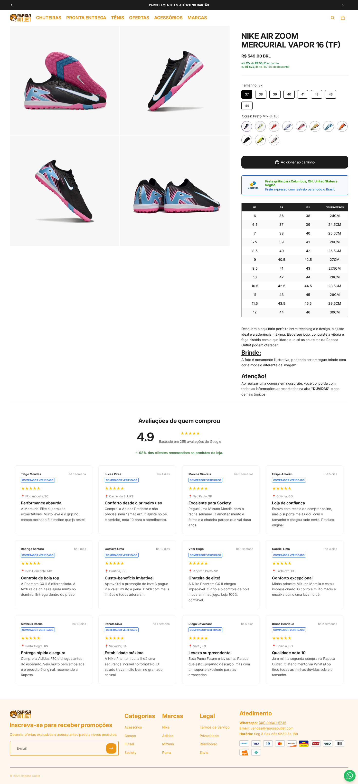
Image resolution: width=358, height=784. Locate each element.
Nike (166, 727)
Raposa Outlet (30, 776)
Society (130, 752)
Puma (166, 752)
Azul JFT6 (328, 126)
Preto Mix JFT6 (246, 126)
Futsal (129, 744)
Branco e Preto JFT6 (274, 140)
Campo (130, 736)
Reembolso (208, 744)
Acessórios (133, 727)
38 (261, 94)
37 (247, 94)
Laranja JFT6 (342, 126)
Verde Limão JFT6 (260, 140)
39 (275, 94)
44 (247, 106)
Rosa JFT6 (301, 126)
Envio (204, 752)
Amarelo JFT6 (315, 126)
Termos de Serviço (214, 727)
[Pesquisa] (332, 17)
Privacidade (209, 736)
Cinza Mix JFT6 (260, 126)
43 (331, 94)
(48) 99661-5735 (272, 723)
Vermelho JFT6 (274, 126)
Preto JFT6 (246, 140)
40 (289, 94)
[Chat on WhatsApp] (350, 776)
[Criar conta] (111, 748)
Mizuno (168, 744)
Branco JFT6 (287, 126)
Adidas (167, 736)
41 (302, 94)
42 (317, 94)
